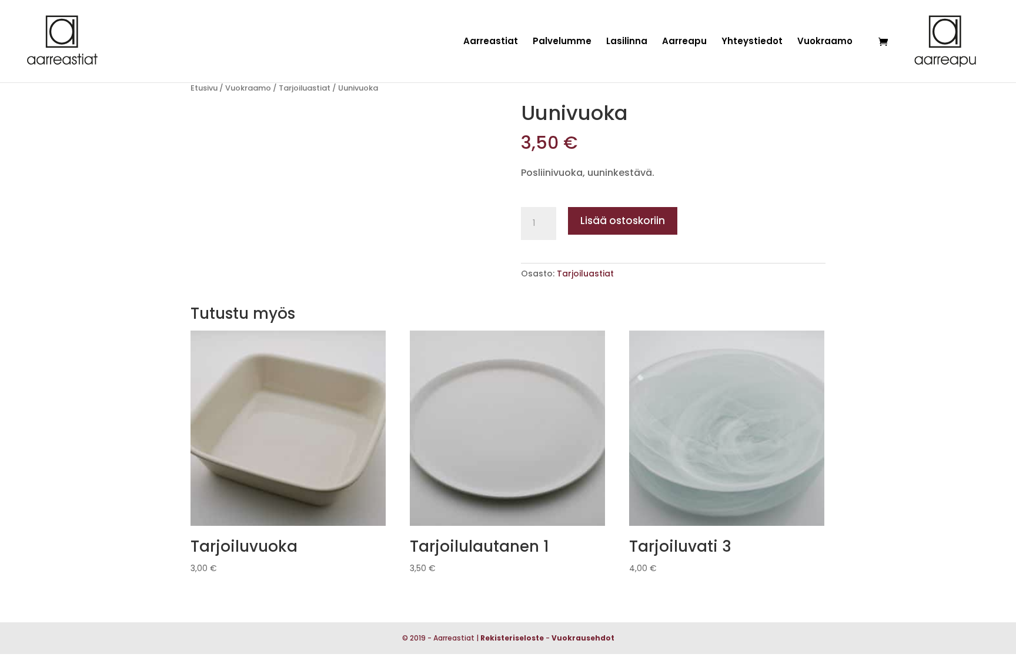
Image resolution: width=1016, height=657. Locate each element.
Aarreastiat (490, 42)
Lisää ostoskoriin (622, 221)
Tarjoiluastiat (304, 88)
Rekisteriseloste (512, 638)
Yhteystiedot (752, 42)
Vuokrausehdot (583, 638)
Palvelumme (562, 42)
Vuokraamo (825, 42)
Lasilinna (626, 42)
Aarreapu (684, 42)
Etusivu (204, 88)
